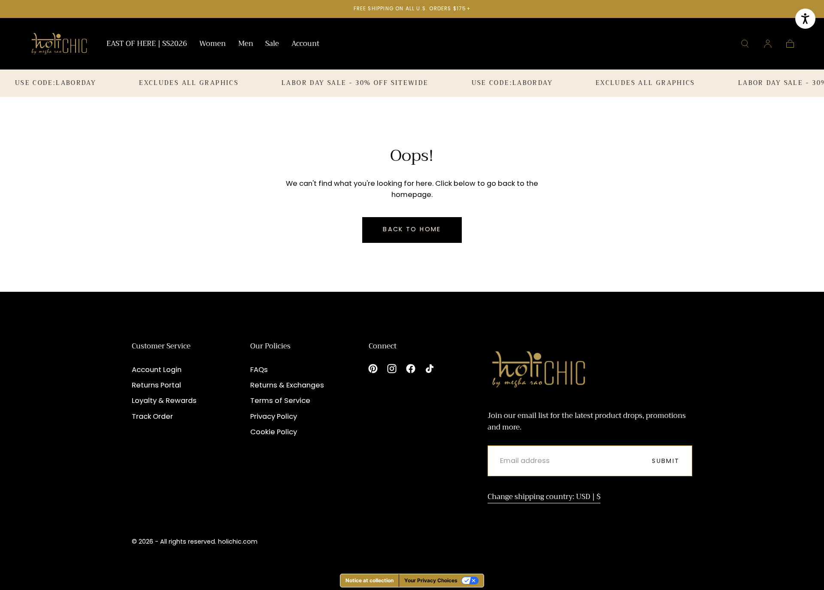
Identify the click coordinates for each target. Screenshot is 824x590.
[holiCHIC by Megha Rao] (59, 44)
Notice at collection (369, 580)
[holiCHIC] (539, 369)
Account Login (157, 370)
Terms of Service (280, 400)
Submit (665, 461)
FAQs (259, 370)
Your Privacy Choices (430, 580)
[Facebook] (410, 368)
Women (212, 44)
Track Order (152, 416)
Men (245, 44)
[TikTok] (429, 368)
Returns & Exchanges (287, 385)
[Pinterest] (373, 368)
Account (305, 44)
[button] (745, 44)
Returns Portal (156, 385)
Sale (272, 44)
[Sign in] (768, 44)
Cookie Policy (273, 432)
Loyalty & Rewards (164, 400)
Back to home (412, 229)
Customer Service (161, 346)
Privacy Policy (273, 416)
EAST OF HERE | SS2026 (146, 44)
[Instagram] (391, 368)
